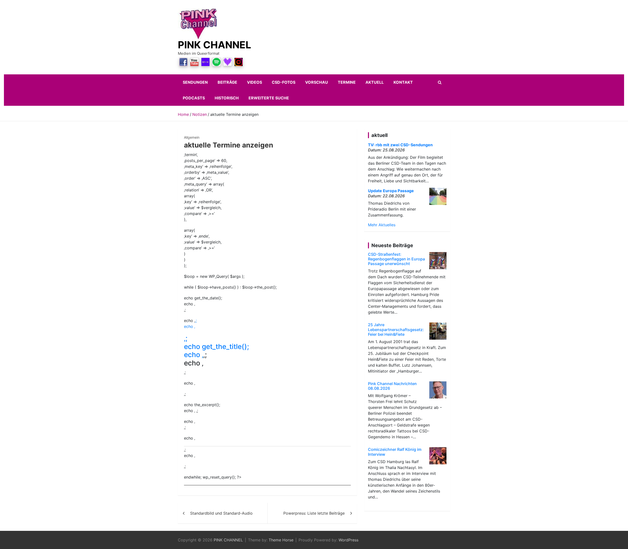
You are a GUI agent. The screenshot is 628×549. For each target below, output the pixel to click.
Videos (254, 82)
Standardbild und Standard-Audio (221, 513)
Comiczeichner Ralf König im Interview (394, 451)
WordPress (348, 539)
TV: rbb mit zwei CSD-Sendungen (400, 144)
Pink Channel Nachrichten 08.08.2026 (392, 386)
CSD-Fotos (283, 82)
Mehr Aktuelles (381, 224)
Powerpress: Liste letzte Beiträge (314, 513)
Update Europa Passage (391, 190)
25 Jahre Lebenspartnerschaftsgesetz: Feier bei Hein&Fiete (396, 329)
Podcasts (194, 97)
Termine (347, 82)
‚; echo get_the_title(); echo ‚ (216, 346)
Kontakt (403, 82)
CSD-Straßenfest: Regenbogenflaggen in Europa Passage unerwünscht (396, 259)
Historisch (227, 97)
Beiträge (227, 82)
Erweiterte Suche (269, 97)
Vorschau (316, 82)
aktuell (375, 82)
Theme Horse (281, 539)
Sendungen (195, 82)
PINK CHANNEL (214, 45)
